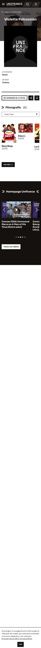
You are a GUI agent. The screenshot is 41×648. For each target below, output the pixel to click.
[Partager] (30, 97)
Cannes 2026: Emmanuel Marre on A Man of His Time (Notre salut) (15, 224)
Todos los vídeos (11, 247)
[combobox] (20, 114)
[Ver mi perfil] (36, 4)
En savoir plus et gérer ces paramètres (17, 639)
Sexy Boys (7, 146)
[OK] (20, 644)
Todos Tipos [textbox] (9, 114)
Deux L (21, 136)
